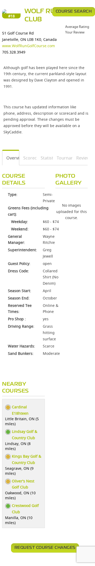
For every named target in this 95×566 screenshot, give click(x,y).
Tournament (63, 158)
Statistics (45, 158)
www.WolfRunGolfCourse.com (28, 45)
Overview (10, 158)
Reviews (80, 158)
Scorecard (28, 158)
